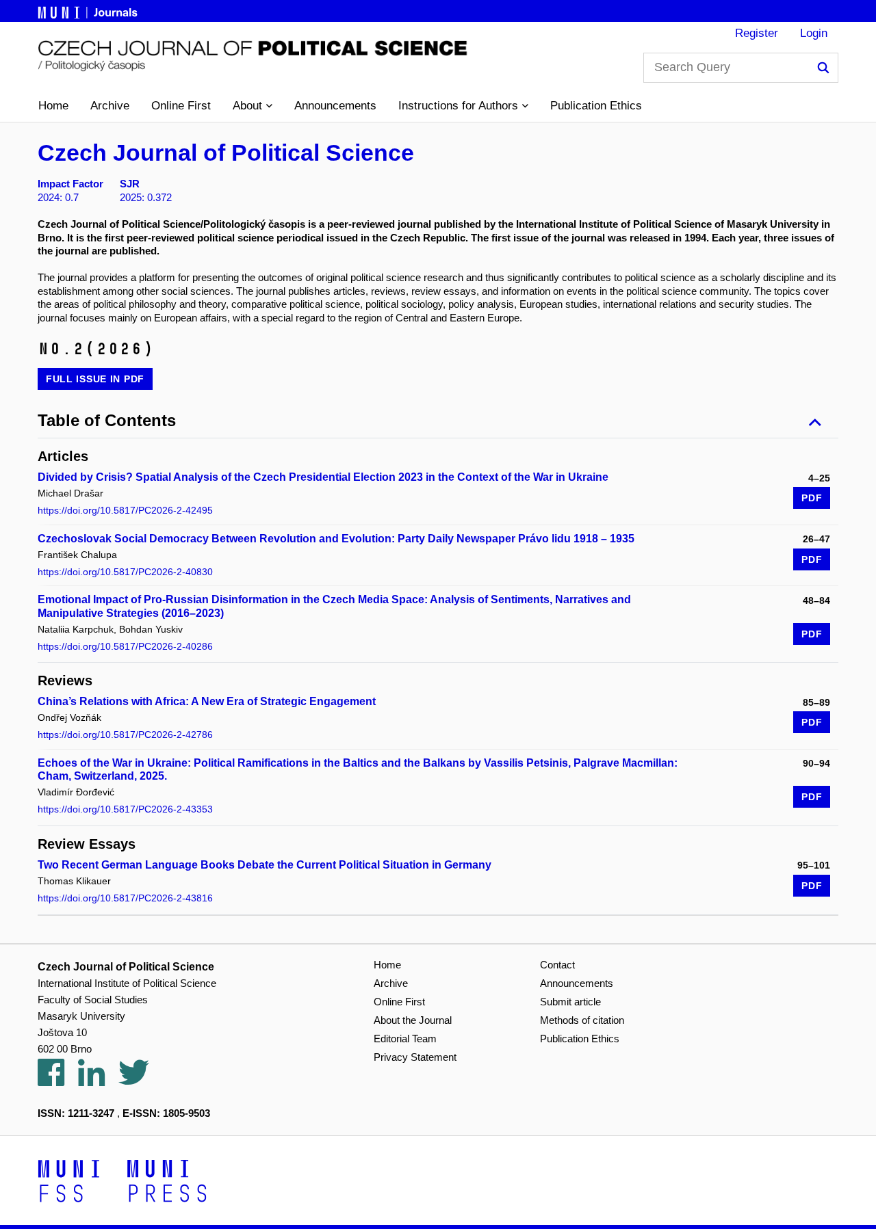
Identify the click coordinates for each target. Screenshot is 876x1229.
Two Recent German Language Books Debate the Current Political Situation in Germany (264, 865)
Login (813, 33)
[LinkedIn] (98, 1080)
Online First (181, 105)
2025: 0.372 (146, 197)
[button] (252, 106)
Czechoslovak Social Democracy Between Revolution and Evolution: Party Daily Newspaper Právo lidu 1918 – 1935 (336, 538)
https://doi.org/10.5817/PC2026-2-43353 (125, 809)
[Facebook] (58, 1080)
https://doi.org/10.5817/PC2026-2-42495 (125, 510)
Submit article (570, 1001)
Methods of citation (582, 1020)
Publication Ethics (596, 105)
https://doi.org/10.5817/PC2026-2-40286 (125, 646)
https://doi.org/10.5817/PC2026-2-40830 (125, 571)
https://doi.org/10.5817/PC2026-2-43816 (125, 898)
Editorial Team (405, 1038)
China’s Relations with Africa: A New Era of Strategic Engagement (207, 701)
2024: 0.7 (58, 197)
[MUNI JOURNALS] (89, 10)
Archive (109, 105)
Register (756, 33)
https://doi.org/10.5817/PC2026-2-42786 (125, 734)
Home (53, 105)
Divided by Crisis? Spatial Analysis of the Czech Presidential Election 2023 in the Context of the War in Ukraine (323, 477)
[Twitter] (140, 1080)
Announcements (335, 105)
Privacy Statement (415, 1057)
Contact (557, 964)
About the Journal (413, 1020)
